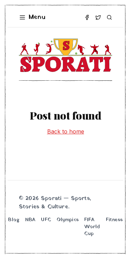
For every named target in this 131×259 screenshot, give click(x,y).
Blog (14, 220)
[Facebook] (87, 17)
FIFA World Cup (92, 227)
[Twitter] (98, 17)
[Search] (109, 17)
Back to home (65, 131)
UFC (46, 220)
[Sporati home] (65, 55)
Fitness (114, 220)
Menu (37, 17)
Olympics (68, 220)
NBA (30, 220)
